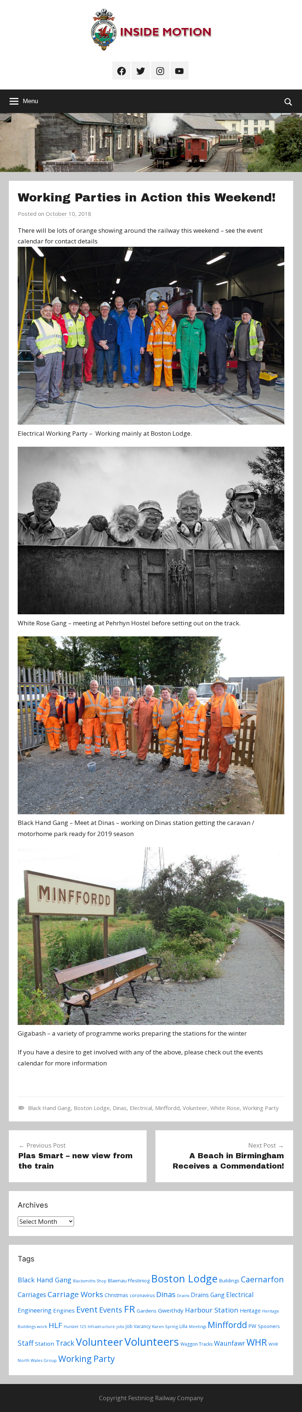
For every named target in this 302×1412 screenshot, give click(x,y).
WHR (256, 1342)
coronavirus (142, 1295)
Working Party (261, 1107)
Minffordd (167, 1107)
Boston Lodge (92, 1107)
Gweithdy (170, 1310)
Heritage (250, 1310)
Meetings (197, 1326)
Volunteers (151, 1341)
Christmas (116, 1295)
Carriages (32, 1294)
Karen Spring (165, 1326)
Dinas (120, 1107)
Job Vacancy (138, 1326)
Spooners (269, 1326)
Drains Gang (208, 1295)
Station (44, 1343)
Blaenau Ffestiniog (129, 1280)
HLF (55, 1325)
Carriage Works (75, 1294)
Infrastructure (101, 1326)
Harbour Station (211, 1310)
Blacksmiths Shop (89, 1280)
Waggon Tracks (196, 1344)
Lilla (183, 1326)
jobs (120, 1326)
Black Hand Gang (49, 1107)
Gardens (147, 1310)
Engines (64, 1310)
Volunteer (195, 1107)
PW (252, 1326)
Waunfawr (229, 1343)
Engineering (35, 1310)
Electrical (141, 1107)
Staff (26, 1343)
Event (87, 1309)
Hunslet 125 (75, 1326)
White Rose (225, 1107)
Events (110, 1310)
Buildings (229, 1280)
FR (129, 1309)
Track (65, 1343)
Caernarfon (262, 1279)
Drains (183, 1295)
